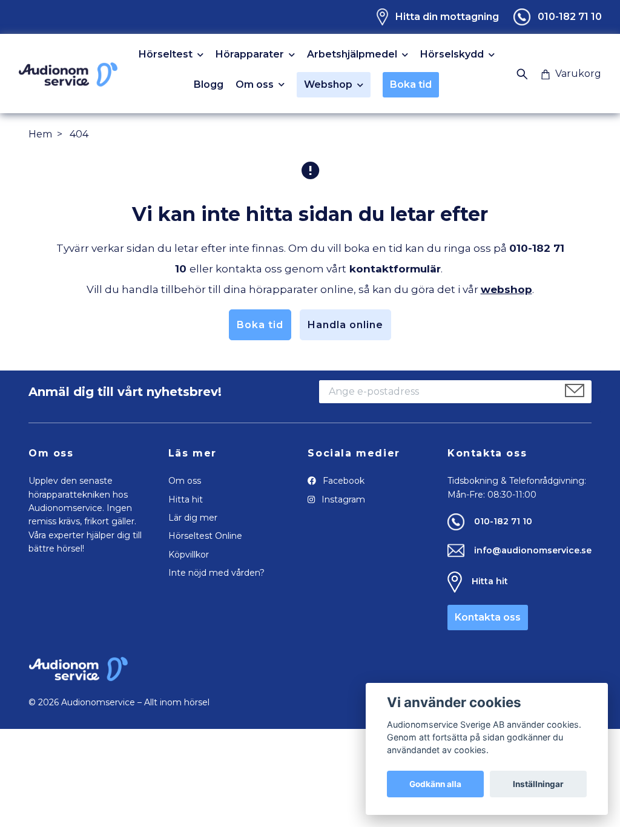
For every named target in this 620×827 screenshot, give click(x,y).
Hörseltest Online (205, 535)
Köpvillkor (188, 554)
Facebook (342, 480)
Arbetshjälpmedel (352, 55)
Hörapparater (250, 55)
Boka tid (411, 84)
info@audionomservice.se (533, 550)
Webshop (328, 84)
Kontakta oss (488, 617)
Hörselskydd (452, 55)
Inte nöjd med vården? (216, 572)
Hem (40, 134)
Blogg (208, 85)
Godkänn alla (435, 784)
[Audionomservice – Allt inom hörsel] (68, 73)
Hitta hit (185, 499)
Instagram (342, 499)
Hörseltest (166, 55)
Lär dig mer (192, 517)
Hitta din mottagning (447, 16)
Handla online (345, 325)
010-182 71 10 (570, 16)
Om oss (255, 85)
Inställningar (538, 784)
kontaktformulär (395, 269)
